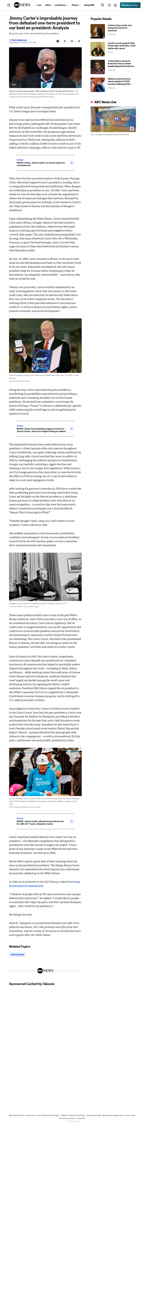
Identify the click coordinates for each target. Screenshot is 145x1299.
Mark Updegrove (19, 40)
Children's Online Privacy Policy (73, 1115)
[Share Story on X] (65, 41)
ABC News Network (16, 1115)
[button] (9, 5)
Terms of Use (130, 1115)
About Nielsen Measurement (113, 1115)
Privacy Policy (30, 1115)
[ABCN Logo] (22, 5)
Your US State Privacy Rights (48, 1115)
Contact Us (80, 1118)
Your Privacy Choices (67, 1118)
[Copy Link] (79, 41)
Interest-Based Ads (93, 1115)
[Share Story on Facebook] (57, 41)
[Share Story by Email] (72, 41)
